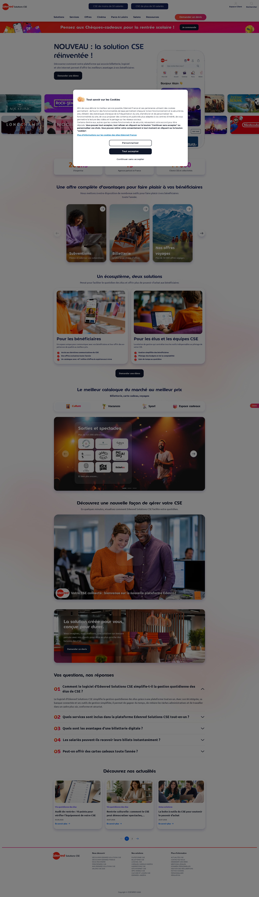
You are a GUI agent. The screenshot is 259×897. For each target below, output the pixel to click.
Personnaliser (130, 143)
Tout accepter (130, 151)
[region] (130, 128)
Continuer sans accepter (130, 159)
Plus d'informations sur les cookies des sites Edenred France (107, 135)
